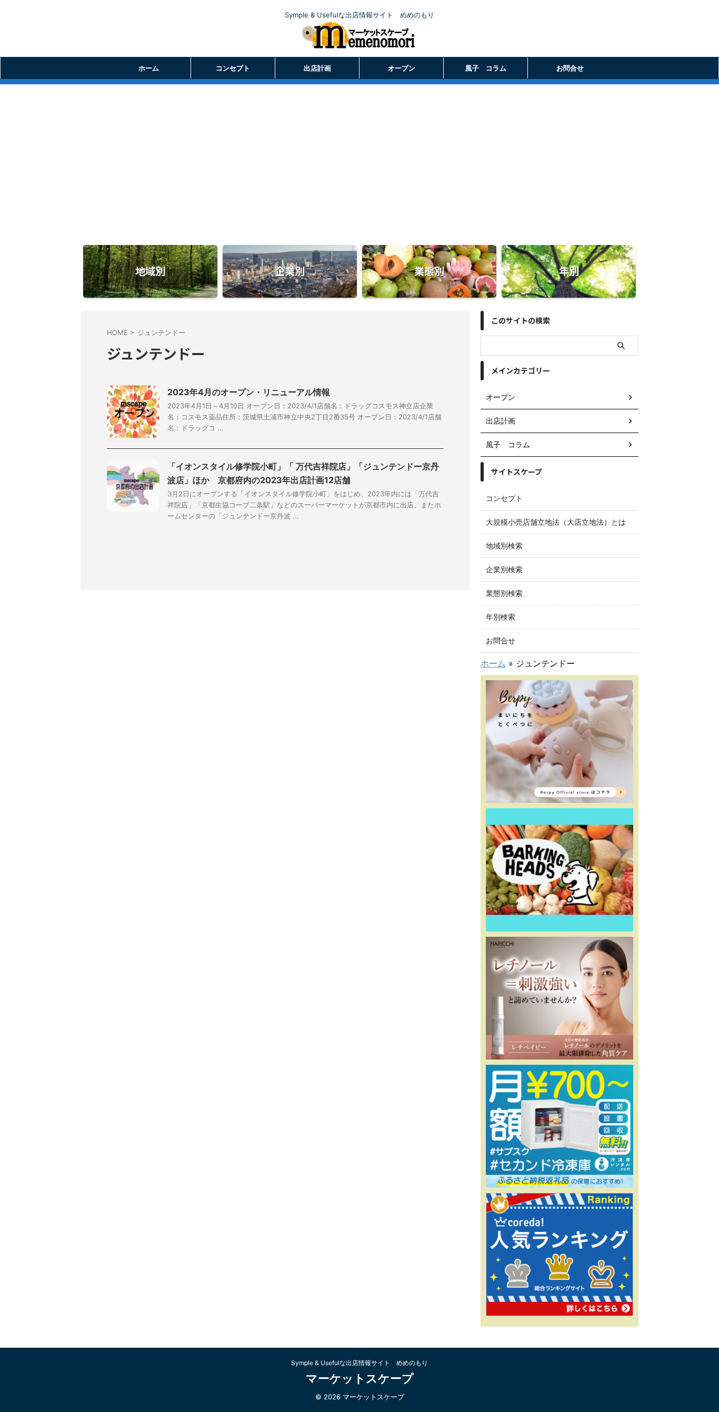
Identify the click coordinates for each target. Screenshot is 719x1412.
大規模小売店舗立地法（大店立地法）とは (556, 521)
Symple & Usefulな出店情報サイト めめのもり (359, 1363)
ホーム (148, 68)
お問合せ (570, 68)
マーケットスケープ (360, 1378)
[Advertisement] (359, 158)
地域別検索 (504, 545)
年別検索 (500, 616)
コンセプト (233, 68)
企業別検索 (504, 569)
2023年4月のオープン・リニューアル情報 (248, 392)
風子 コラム (485, 68)
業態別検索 (504, 593)
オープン (401, 68)
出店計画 (317, 68)
